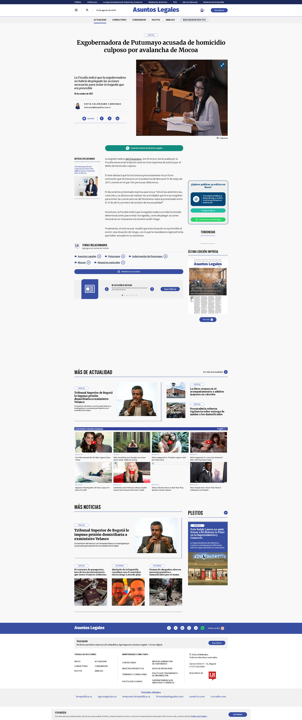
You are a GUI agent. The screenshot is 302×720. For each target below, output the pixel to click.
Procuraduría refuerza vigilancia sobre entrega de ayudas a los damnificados (207, 411)
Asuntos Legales (87, 256)
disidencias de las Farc (158, 2)
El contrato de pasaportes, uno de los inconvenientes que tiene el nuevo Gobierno (90, 572)
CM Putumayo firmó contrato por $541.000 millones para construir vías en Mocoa (84, 170)
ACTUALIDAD (100, 20)
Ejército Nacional (190, 2)
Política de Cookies (199, 716)
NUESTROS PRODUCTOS (133, 668)
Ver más (206, 319)
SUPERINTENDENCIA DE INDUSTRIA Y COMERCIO (163, 681)
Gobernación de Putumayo (147, 256)
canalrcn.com (197, 696)
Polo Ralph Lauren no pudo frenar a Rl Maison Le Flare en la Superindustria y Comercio (207, 533)
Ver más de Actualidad (213, 372)
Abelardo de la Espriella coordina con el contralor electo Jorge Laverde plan (126, 572)
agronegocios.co (107, 696)
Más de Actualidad (93, 371)
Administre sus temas (130, 271)
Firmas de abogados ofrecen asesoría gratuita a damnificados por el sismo (165, 572)
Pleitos (195, 512)
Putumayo (114, 256)
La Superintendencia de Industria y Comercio (122, 2)
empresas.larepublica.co (136, 696)
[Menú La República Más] (76, 10)
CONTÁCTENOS (129, 662)
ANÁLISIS (170, 20)
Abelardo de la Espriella (213, 2)
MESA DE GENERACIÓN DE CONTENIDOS (162, 662)
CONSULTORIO (119, 20)
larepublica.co (84, 696)
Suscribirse (219, 10)
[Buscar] (87, 10)
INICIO (77, 661)
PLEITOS (156, 20)
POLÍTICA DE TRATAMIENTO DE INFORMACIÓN (165, 674)
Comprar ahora (208, 210)
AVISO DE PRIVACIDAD (162, 668)
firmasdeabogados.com (169, 696)
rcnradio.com (218, 696)
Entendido (237, 714)
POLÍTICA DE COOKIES (132, 681)
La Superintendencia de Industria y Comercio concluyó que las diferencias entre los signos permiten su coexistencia (207, 545)
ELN (175, 2)
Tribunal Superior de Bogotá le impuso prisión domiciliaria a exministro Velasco (93, 397)
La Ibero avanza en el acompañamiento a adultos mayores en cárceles (207, 391)
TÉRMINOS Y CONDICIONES (134, 674)
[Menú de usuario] (202, 10)
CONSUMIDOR (139, 20)
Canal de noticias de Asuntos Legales (147, 148)
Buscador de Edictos (194, 20)
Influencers (92, 2)
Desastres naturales (109, 262)
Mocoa (82, 262)
